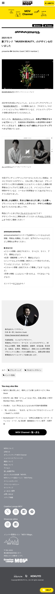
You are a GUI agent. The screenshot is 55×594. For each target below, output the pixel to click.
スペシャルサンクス (11, 481)
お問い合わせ (8, 494)
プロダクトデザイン (33, 370)
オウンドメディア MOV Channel (15, 455)
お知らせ (7, 452)
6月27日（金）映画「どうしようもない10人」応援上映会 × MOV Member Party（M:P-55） (27, 399)
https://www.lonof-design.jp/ (16, 335)
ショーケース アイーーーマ (13, 458)
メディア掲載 (8, 497)
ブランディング (15, 370)
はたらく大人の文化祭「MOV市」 (15, 474)
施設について (8, 461)
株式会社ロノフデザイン (22, 119)
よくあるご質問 (9, 491)
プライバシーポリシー (11, 484)
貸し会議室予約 (49, 3)
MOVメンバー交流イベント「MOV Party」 (19, 478)
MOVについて (9, 448)
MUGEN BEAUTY (8, 92)
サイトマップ (8, 488)
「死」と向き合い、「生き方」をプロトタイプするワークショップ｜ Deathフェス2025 (28, 411)
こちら (17, 283)
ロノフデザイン (7, 167)
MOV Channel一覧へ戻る (27, 432)
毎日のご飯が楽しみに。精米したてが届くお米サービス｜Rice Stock (26, 391)
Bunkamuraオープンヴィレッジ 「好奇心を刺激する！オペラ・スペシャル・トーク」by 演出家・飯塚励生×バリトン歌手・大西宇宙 (28, 421)
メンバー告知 (10, 375)
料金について (8, 465)
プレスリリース (26, 213)
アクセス (7, 468)
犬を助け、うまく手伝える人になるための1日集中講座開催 (25, 406)
